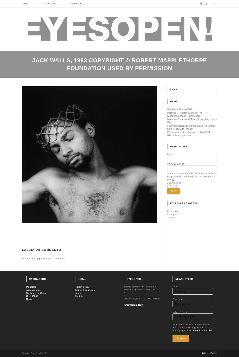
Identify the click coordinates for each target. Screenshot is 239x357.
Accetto (174, 186)
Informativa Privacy (202, 330)
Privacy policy (82, 287)
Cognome (178, 299)
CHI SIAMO (32, 296)
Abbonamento (33, 290)
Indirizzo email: (180, 312)
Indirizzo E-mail (176, 163)
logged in (40, 258)
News (29, 299)
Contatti (79, 296)
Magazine (31, 287)
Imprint (78, 293)
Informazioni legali (134, 304)
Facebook (172, 211)
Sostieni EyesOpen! (36, 293)
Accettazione (175, 182)
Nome (171, 154)
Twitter (170, 217)
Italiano (205, 353)
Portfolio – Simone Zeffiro (180, 109)
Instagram (172, 214)
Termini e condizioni (85, 290)
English (213, 353)
